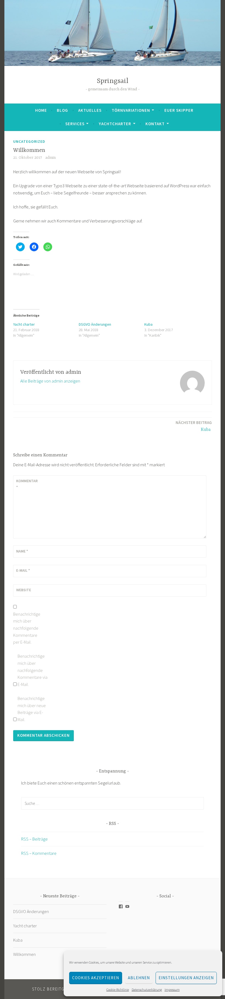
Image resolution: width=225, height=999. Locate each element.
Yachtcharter (115, 123)
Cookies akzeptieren (95, 977)
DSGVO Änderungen (95, 324)
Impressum (172, 989)
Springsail (112, 81)
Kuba (148, 324)
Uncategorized (29, 141)
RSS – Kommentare (39, 853)
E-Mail (23, 570)
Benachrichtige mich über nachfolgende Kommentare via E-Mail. (32, 670)
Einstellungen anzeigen (186, 977)
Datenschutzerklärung (147, 989)
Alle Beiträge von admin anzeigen (50, 381)
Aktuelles (90, 110)
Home (41, 110)
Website (23, 589)
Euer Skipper (178, 110)
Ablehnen (139, 977)
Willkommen (24, 954)
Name (22, 551)
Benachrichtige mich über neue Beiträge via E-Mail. (32, 709)
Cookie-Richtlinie (117, 989)
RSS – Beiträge (34, 839)
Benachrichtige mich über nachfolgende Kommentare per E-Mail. (26, 628)
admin (50, 157)
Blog (62, 110)
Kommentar (27, 483)
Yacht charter (24, 324)
